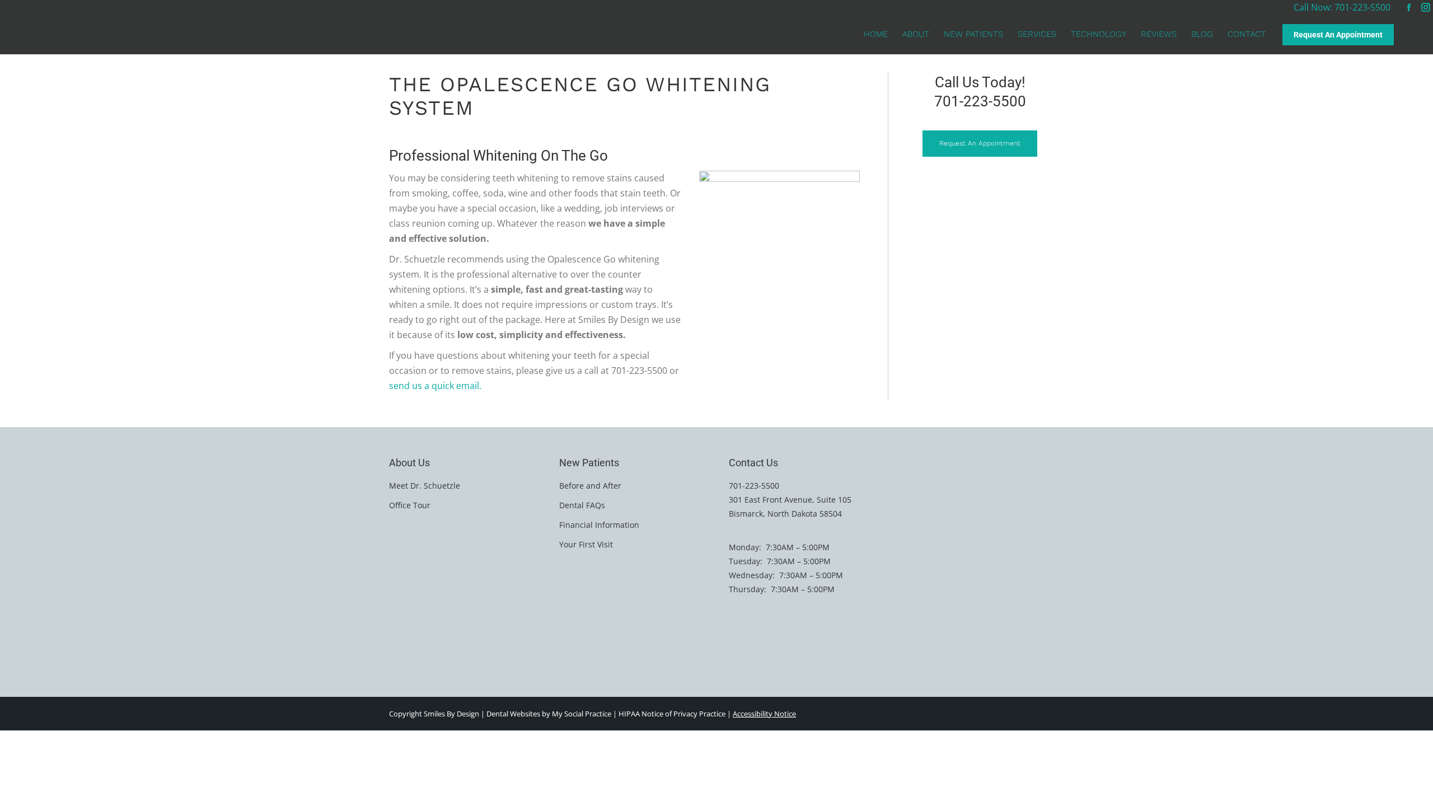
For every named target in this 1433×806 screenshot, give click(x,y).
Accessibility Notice (764, 714)
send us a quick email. (435, 385)
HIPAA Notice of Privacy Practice (672, 714)
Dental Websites (513, 714)
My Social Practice (580, 714)
